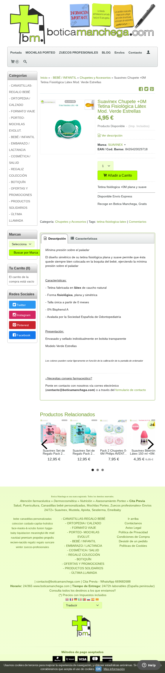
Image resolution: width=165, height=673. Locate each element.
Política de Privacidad (133, 532)
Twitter (21, 305)
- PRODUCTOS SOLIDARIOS (19, 204)
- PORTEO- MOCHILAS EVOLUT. (17, 124)
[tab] (54, 238)
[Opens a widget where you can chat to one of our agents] (149, 665)
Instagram (24, 315)
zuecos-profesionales (36, 547)
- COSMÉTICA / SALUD (19, 159)
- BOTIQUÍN (17, 182)
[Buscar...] (25, 62)
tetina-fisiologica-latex (111, 221)
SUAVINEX (115, 144)
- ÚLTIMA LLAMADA (16, 217)
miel (51, 533)
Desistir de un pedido (133, 541)
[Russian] (88, 600)
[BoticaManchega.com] (82, 23)
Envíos (120, 52)
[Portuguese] (84, 600)
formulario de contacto (130, 390)
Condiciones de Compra (133, 536)
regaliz (32, 542)
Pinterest (23, 325)
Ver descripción (112, 135)
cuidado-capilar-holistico (38, 523)
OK (98, 669)
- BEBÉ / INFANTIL (22, 137)
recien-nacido (18, 542)
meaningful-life (39, 533)
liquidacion (23, 533)
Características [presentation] (86, 238)
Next (151, 444)
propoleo (38, 537)
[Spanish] (93, 600)
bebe (16, 518)
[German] (75, 600)
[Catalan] (97, 600)
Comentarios (137, 221)
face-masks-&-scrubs (24, 528)
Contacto (135, 52)
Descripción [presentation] (56, 238)
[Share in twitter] (146, 89)
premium (26, 537)
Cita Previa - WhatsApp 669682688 (107, 581)
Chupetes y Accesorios (70, 221)
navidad (15, 537)
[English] (67, 600)
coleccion (17, 523)
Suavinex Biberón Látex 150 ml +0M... (143, 452)
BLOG (106, 52)
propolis (49, 537)
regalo (40, 542)
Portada (16, 52)
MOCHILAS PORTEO (40, 52)
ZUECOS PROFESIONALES (78, 52)
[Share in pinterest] (152, 89)
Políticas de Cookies (133, 545)
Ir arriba (133, 518)
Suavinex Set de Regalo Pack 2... (54, 452)
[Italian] (80, 600)
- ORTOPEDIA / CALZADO (19, 102)
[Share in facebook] (141, 89)
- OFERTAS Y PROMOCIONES (20, 192)
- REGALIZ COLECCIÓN (18, 172)
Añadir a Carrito (119, 175)
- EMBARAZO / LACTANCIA (19, 147)
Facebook (23, 335)
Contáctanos (133, 523)
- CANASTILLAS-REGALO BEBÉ (20, 89)
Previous (44, 444)
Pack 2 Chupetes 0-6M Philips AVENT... (113, 452)
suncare (49, 542)
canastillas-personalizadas (36, 518)
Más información (114, 669)
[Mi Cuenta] (148, 52)
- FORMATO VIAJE (22, 111)
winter (19, 547)
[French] (71, 600)
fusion (40, 528)
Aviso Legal (133, 527)
